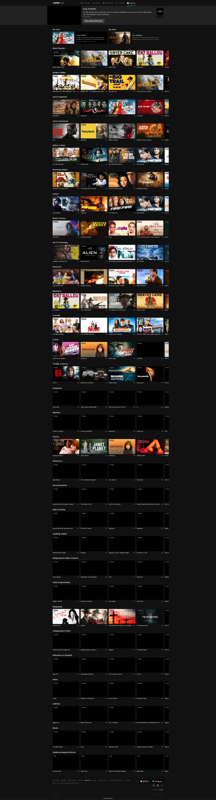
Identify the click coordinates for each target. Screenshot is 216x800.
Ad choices (127, 780)
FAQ (54, 783)
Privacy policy (102, 780)
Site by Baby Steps (158, 795)
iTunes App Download (145, 781)
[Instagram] (153, 785)
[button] (94, 21)
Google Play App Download (157, 781)
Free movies (109, 3)
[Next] (163, 58)
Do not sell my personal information (68, 783)
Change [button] (161, 789)
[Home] (58, 3)
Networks (133, 3)
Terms (94, 780)
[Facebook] (158, 785)
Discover (97, 3)
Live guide (86, 3)
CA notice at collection (115, 780)
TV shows (121, 3)
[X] (162, 785)
